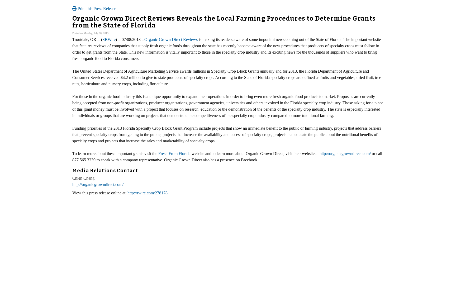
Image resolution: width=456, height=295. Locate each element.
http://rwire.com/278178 (147, 193)
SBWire (109, 39)
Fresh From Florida (174, 153)
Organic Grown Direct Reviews (171, 39)
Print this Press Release (96, 8)
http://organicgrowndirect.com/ (345, 153)
